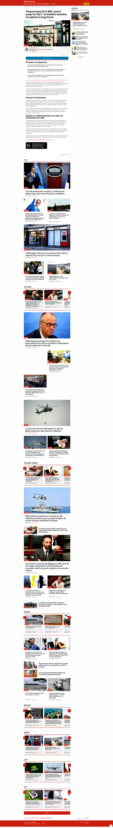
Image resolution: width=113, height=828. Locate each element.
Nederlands (87, 818)
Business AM (34, 48)
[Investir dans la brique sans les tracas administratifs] (53, 615)
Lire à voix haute (47, 58)
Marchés (39, 4)
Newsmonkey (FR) (36, 823)
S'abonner (86, 3)
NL (88, 1)
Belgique (25, 4)
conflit (26, 649)
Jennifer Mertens (35, 807)
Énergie (26, 690)
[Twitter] (79, 818)
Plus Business (83, 56)
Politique (34, 4)
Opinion (46, 624)
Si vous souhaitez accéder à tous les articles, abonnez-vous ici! (39, 139)
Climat (65, 299)
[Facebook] (77, 818)
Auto (46, 772)
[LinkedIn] (82, 818)
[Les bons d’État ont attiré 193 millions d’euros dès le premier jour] (73, 51)
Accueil (25, 6)
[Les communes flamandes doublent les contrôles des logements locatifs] (30, 670)
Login (85, 1)
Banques (26, 249)
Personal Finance (45, 4)
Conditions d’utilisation (34, 818)
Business (26, 45)
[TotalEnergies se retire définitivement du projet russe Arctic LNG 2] (59, 262)
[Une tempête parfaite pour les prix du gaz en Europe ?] (35, 678)
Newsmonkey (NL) (28, 823)
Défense (26, 188)
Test (26, 799)
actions (27, 717)
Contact (26, 818)
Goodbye (43, 823)
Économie (30, 4)
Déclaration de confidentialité (46, 818)
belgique (66, 624)
